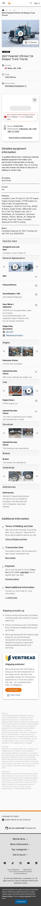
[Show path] (10, 10)
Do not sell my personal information (20, 872)
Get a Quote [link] (13, 690)
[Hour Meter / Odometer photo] (36, 305)
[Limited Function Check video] (36, 372)
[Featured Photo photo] (36, 285)
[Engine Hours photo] (36, 401)
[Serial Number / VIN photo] (36, 294)
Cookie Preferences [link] (20, 874)
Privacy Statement (13, 870)
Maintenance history (14, 335)
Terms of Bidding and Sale (16, 539)
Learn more (15, 695)
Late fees (24, 572)
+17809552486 (11, 598)
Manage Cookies (7, 896)
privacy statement (25, 896)
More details (10, 558)
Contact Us (31, 828)
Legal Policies (27, 870)
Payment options (12, 579)
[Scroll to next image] (37, 267)
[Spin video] (36, 277)
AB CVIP (9, 332)
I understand (21, 901)
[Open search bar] (31, 3)
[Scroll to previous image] (4, 267)
